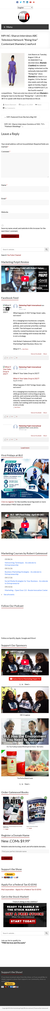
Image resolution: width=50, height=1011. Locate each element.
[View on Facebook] (7, 370)
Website (4, 212)
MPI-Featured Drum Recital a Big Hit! (20, 117)
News (39, 105)
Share (45, 354)
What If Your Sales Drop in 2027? (26, 378)
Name (4, 185)
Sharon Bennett (10, 105)
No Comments (10, 108)
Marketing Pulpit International (30, 305)
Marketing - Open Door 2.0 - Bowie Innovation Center (26, 590)
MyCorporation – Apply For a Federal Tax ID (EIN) (21, 889)
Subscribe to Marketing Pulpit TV (26, 679)
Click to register (7, 502)
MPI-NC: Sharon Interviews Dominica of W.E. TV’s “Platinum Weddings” (24, 125)
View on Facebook (36, 354)
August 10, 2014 (27, 105)
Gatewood (45, 1008)
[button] (27, 684)
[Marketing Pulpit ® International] (24, 12)
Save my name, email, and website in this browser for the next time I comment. (23, 229)
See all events (9, 594)
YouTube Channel (14, 255)
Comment (5, 151)
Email (4, 198)
